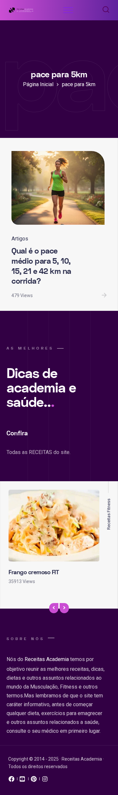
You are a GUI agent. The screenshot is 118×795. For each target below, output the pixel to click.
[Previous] (53, 608)
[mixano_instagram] (45, 780)
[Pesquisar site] (104, 10)
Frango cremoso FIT (34, 572)
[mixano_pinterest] (34, 780)
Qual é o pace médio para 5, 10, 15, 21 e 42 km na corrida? (41, 266)
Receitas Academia (47, 659)
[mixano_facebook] (11, 780)
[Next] (64, 608)
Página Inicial (38, 84)
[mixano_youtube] (23, 780)
